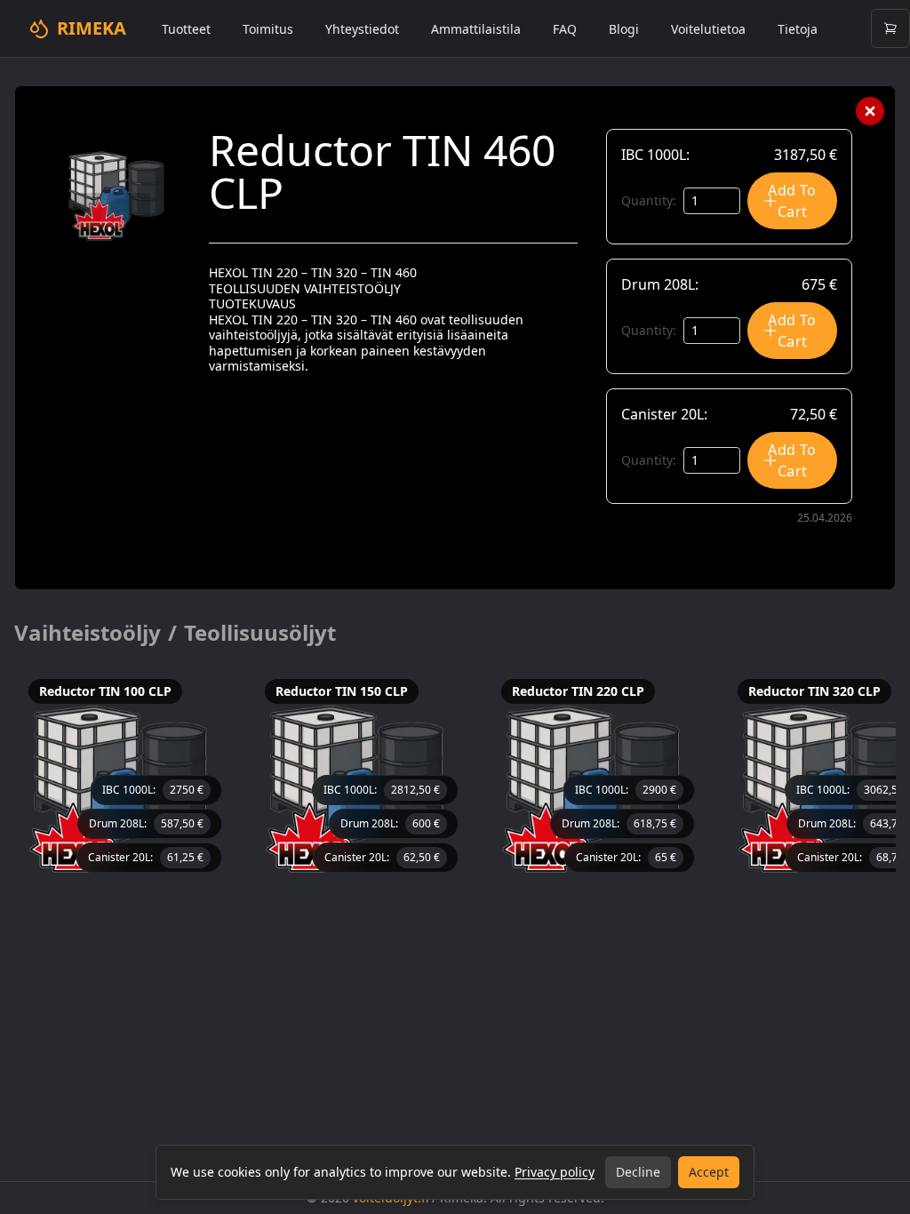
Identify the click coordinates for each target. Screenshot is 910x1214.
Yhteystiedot (362, 28)
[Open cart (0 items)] (890, 28)
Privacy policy (555, 1171)
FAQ (565, 28)
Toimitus (268, 28)
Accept (709, 1171)
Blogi (624, 28)
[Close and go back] (870, 111)
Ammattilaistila (476, 28)
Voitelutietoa (708, 28)
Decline (638, 1171)
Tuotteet (186, 28)
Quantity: (648, 200)
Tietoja (798, 28)
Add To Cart (792, 200)
